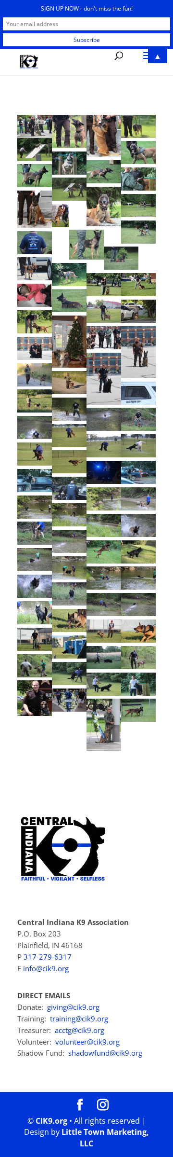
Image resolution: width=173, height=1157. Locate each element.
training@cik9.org (79, 1018)
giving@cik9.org (73, 1007)
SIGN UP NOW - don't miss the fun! (87, 8)
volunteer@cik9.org (87, 1042)
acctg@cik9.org (79, 1030)
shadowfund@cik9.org (105, 1053)
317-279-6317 (48, 957)
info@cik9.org (46, 968)
